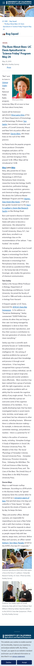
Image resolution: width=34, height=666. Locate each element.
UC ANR (4, 21)
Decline (8, 662)
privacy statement (18, 656)
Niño (13, 167)
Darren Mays (15, 133)
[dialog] (17, 652)
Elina (4, 167)
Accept (24, 662)
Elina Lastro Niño (17, 115)
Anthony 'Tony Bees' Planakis (13, 543)
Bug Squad (13, 21)
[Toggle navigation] (3, 3)
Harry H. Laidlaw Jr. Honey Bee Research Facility (16, 208)
